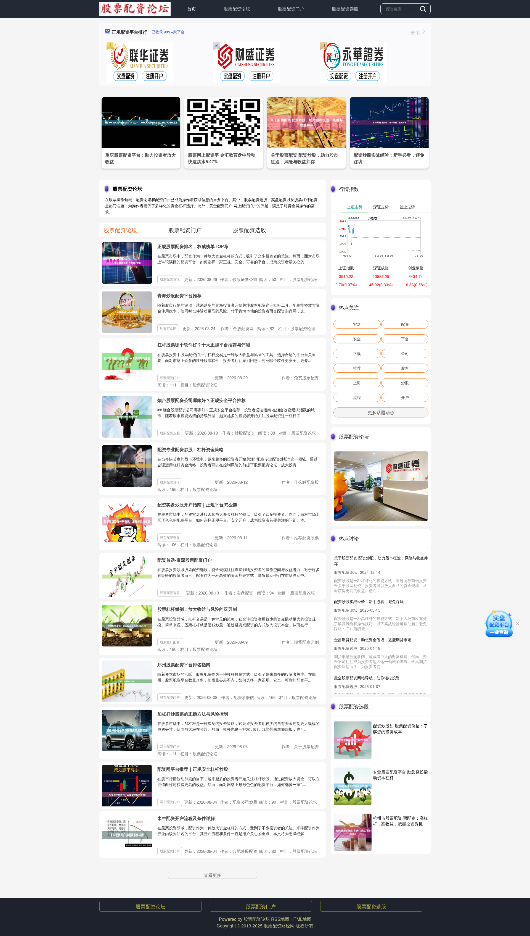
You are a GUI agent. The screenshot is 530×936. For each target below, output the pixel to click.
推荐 (357, 368)
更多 (416, 32)
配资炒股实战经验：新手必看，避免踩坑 (369, 590)
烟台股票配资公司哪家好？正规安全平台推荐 (201, 400)
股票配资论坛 (237, 9)
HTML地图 (300, 919)
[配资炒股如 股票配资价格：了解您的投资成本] (353, 740)
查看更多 (212, 875)
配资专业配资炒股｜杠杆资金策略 (190, 449)
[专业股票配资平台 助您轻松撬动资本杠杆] (353, 786)
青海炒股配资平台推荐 (179, 295)
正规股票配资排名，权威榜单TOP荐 (192, 246)
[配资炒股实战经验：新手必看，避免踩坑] (389, 122)
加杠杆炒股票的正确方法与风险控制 (192, 714)
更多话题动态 (381, 412)
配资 (405, 324)
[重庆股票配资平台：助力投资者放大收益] (141, 122)
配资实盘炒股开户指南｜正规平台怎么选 (197, 504)
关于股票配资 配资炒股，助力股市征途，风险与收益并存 (304, 158)
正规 (357, 353)
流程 (357, 397)
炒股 (405, 382)
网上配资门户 (170, 746)
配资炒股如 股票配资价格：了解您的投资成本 (400, 728)
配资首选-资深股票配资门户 (184, 560)
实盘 (357, 324)
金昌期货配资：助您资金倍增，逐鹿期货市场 (372, 629)
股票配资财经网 (279, 925)
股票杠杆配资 (170, 642)
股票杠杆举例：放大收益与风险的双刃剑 (197, 609)
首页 (191, 9)
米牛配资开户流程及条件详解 (186, 818)
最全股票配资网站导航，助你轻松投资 (367, 667)
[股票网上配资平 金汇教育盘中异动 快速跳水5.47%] (223, 122)
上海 (357, 382)
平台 (405, 338)
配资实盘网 (168, 328)
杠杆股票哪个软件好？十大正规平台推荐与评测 (203, 344)
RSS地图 (280, 919)
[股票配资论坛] (135, 8)
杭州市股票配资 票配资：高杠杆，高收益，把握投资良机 (400, 821)
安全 (357, 338)
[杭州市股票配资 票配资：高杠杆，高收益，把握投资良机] (353, 832)
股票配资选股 (345, 9)
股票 (405, 368)
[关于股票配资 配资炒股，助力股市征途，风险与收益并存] (306, 122)
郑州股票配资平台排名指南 (183, 664)
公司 (405, 353)
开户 (405, 397)
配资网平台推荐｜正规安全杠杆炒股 (192, 769)
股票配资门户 (291, 9)
